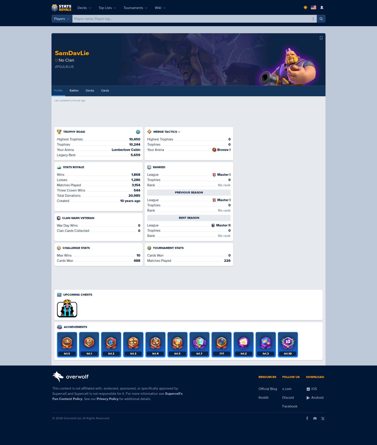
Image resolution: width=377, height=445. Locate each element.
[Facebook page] (307, 418)
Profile (58, 90)
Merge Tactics (165, 132)
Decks (82, 8)
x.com (286, 389)
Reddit (264, 397)
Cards (105, 90)
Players (59, 19)
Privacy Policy (107, 399)
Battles (74, 90)
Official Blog (268, 389)
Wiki (158, 8)
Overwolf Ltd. (73, 418)
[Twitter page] (323, 418)
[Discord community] (315, 418)
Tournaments (133, 8)
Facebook (289, 406)
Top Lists (105, 8)
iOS (313, 389)
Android (317, 397)
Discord (288, 397)
